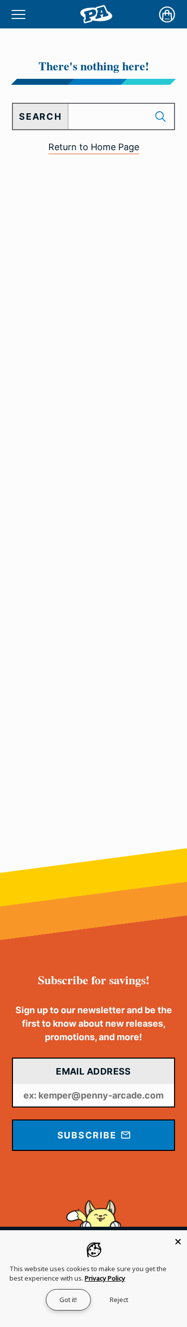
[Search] (161, 116)
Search (40, 116)
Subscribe (88, 1135)
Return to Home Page (93, 147)
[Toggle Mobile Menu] (18, 14)
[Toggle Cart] (167, 14)
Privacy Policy (105, 1278)
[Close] (178, 1239)
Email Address (93, 1071)
